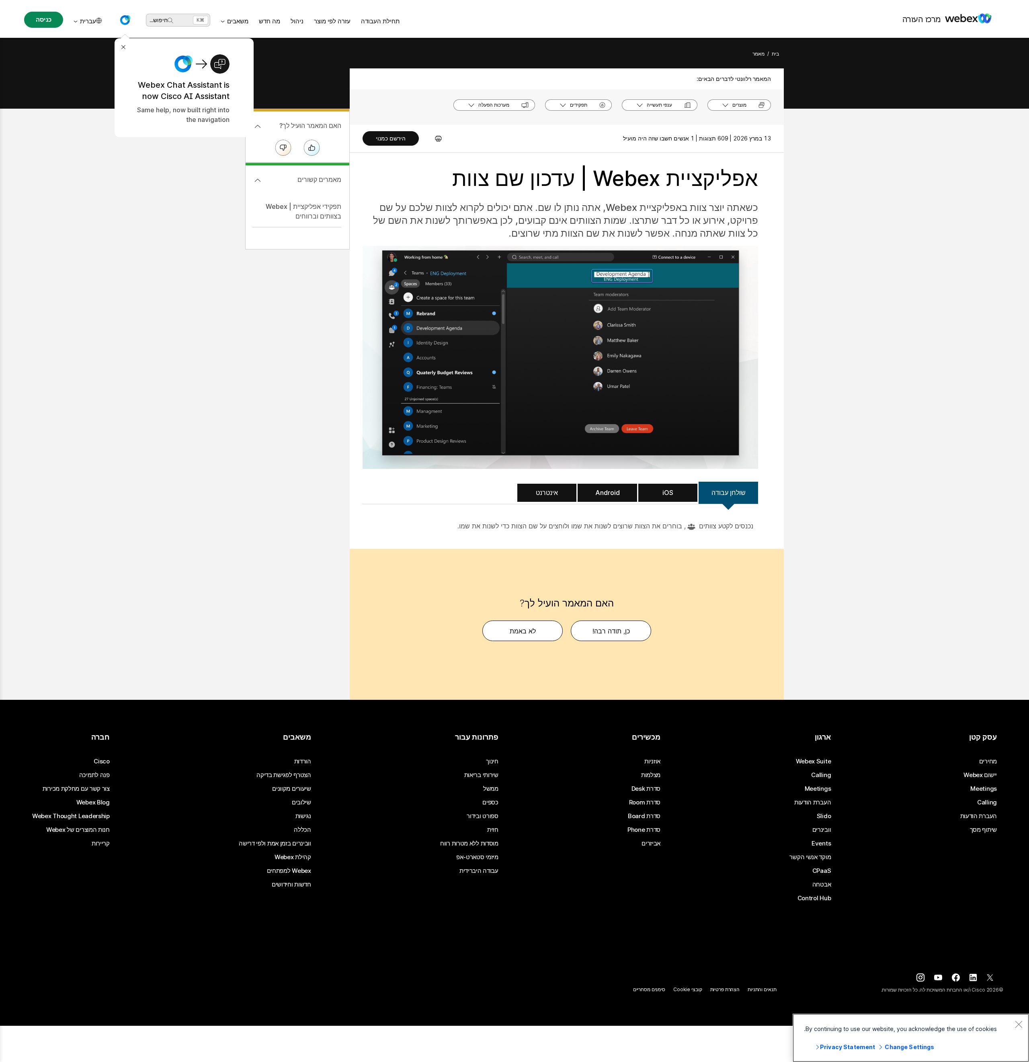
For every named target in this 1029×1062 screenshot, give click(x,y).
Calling (987, 802)
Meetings (983, 789)
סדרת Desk (645, 789)
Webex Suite (813, 761)
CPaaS (821, 871)
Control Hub (814, 898)
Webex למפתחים (289, 871)
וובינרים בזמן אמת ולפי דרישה (275, 843)
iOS (667, 493)
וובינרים (821, 830)
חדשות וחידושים (291, 884)
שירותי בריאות (481, 775)
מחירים (988, 761)
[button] (125, 20)
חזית (492, 830)
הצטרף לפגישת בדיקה (283, 775)
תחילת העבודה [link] (380, 21)
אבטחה (821, 884)
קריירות (101, 843)
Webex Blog (93, 802)
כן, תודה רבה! (611, 631)
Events (821, 843)
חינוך (492, 761)
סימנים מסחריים (649, 989)
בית (775, 54)
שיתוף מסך (983, 830)
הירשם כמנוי (391, 138)
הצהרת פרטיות (725, 989)
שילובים (301, 802)
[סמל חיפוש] (170, 20)
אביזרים (651, 843)
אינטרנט (547, 493)
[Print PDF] (434, 138)
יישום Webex (980, 775)
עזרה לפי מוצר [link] (332, 21)
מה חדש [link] (269, 21)
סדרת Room (644, 802)
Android (607, 493)
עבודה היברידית (478, 871)
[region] (911, 1038)
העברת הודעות (978, 816)
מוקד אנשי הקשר (810, 857)
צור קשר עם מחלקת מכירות (76, 789)
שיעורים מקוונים (291, 789)
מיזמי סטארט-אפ (477, 857)
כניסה (43, 19)
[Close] (1019, 1024)
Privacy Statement (847, 1046)
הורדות (302, 761)
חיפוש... (159, 19)
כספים (490, 802)
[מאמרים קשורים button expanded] (258, 180)
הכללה (302, 830)
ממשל (490, 789)
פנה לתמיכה (94, 775)
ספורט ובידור (482, 816)
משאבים (237, 21)
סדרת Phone (643, 830)
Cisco (102, 761)
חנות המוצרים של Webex (78, 830)
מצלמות (650, 775)
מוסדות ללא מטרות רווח (469, 843)
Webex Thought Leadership (71, 816)
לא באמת (523, 631)
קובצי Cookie (687, 989)
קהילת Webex (293, 857)
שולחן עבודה (728, 493)
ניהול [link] (297, 21)
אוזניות (652, 761)
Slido (824, 816)
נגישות (303, 816)
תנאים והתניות (762, 989)
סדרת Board (644, 816)
